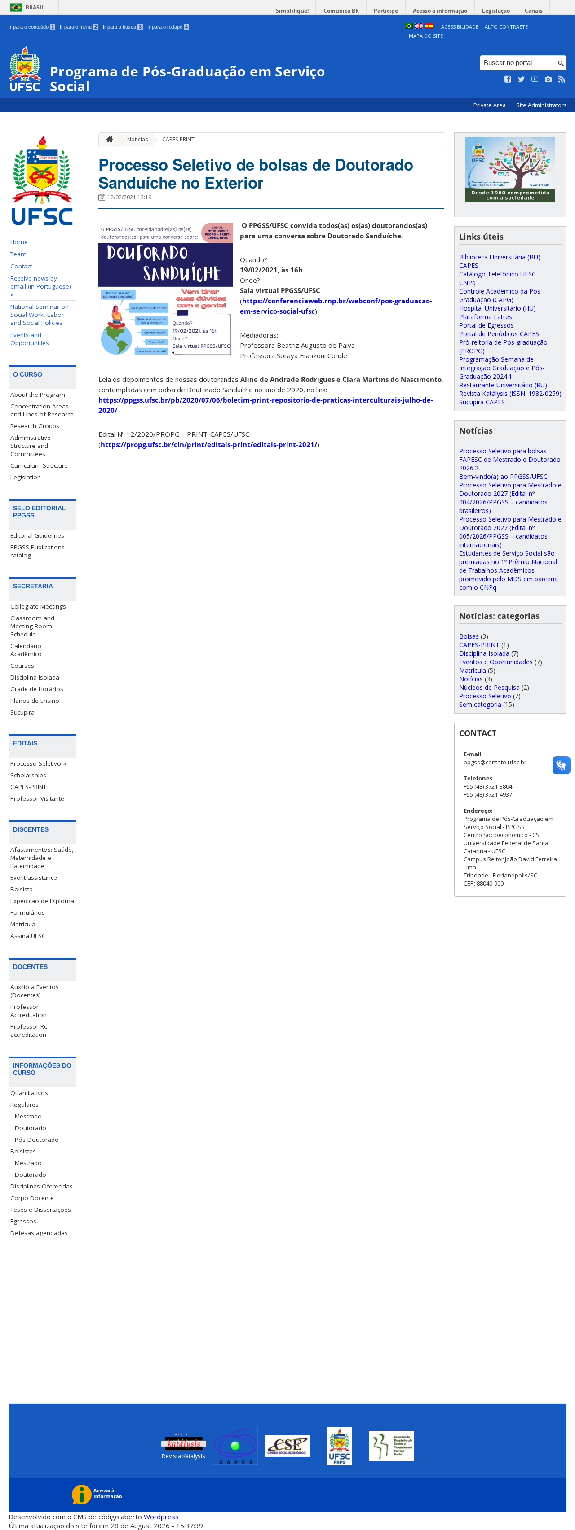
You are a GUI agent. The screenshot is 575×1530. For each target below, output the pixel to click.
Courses (22, 666)
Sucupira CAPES (482, 402)
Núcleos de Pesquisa (489, 687)
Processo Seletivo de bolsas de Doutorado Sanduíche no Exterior (255, 173)
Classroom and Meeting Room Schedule (32, 626)
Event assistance (33, 877)
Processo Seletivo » (38, 763)
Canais (534, 10)
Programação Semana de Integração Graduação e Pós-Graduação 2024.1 (502, 368)
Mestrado (28, 1116)
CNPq (467, 282)
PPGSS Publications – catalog (40, 551)
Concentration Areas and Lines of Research (42, 410)
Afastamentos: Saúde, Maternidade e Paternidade (42, 858)
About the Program (37, 394)
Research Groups (34, 426)
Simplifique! (292, 10)
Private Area (490, 105)
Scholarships (28, 775)
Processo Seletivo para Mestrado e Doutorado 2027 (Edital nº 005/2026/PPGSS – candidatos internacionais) (510, 532)
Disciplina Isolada (34, 677)
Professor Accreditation (28, 1011)
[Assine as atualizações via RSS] (562, 79)
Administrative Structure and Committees (30, 446)
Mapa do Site (426, 35)
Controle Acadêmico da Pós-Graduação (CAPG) (501, 295)
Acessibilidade (459, 26)
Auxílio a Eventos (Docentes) (34, 991)
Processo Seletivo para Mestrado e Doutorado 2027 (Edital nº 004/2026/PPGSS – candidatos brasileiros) (510, 498)
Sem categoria (480, 704)
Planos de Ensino (34, 701)
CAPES (468, 265)
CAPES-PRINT (28, 787)
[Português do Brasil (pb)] (409, 26)
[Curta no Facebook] (508, 79)
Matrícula (22, 924)
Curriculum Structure (39, 465)
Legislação (496, 10)
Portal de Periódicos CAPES (499, 333)
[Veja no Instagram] (548, 79)
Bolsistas (23, 1151)
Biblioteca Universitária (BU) (499, 257)
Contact (21, 266)
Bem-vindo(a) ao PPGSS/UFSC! (504, 476)
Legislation (25, 477)
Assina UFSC (28, 936)
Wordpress (161, 1516)
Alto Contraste (506, 26)
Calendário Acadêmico (26, 650)
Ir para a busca (122, 27)
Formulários (27, 912)
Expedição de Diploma (42, 901)
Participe (386, 10)
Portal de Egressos (486, 325)
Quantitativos (29, 1093)
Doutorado (30, 1128)
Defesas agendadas (39, 1233)
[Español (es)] (429, 26)
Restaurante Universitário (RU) (503, 385)
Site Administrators (541, 105)
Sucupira (22, 712)
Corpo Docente (32, 1198)
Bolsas (469, 636)
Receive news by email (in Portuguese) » (40, 286)
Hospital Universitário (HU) (497, 308)
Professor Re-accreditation (29, 1030)
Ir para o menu (78, 27)
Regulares (24, 1104)
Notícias (137, 139)
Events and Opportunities (29, 339)
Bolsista (21, 889)
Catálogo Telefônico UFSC (497, 274)
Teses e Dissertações (40, 1210)
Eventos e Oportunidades (496, 662)
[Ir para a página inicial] (107, 140)
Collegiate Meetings (38, 606)
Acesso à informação (440, 10)
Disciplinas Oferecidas (41, 1186)
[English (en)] (419, 26)
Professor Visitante (37, 798)
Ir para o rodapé (167, 27)
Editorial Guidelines (37, 535)
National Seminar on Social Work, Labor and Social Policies (39, 314)
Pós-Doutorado (37, 1139)
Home (19, 242)
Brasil (35, 7)
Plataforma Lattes (485, 316)
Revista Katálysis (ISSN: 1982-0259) (510, 393)
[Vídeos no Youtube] (535, 79)
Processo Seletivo (485, 696)
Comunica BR (341, 10)
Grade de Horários (36, 689)
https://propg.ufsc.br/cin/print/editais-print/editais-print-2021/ (209, 444)
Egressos (23, 1221)
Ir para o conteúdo (31, 27)
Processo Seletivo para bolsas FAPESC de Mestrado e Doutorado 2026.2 (510, 459)
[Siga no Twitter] (521, 79)
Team (18, 254)
